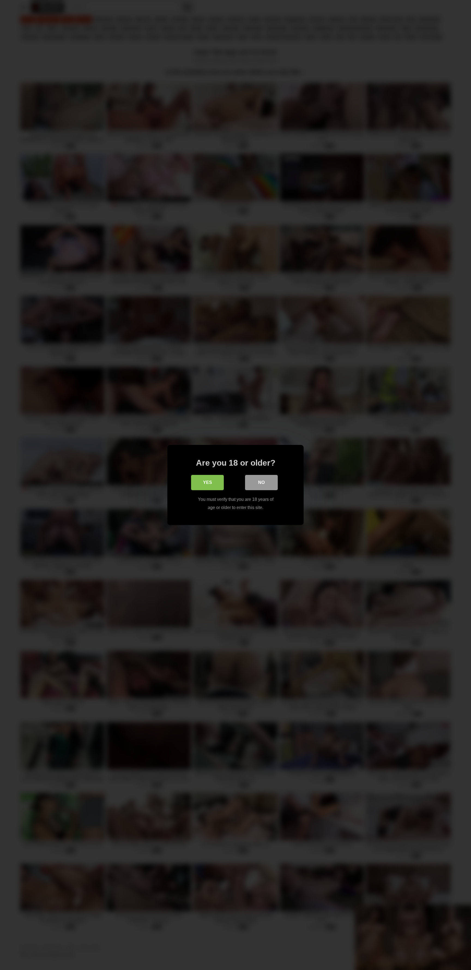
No (261, 482)
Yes (207, 482)
